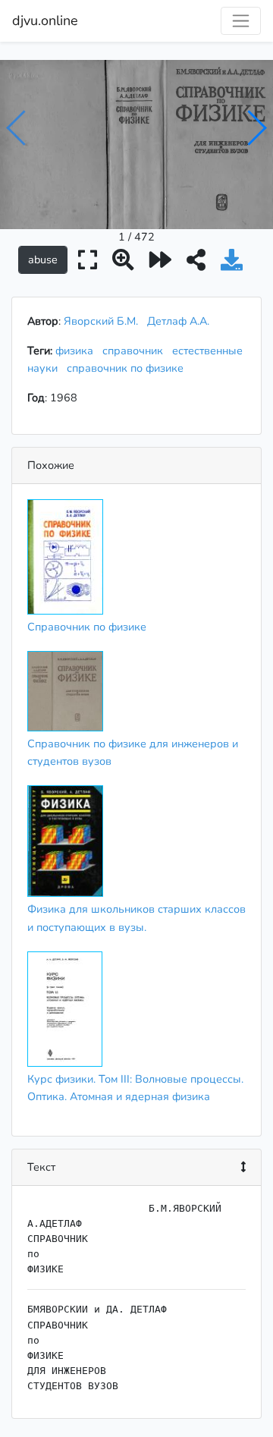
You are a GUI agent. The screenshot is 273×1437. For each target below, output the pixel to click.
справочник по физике (128, 368)
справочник (135, 350)
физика (77, 350)
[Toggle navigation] (241, 21)
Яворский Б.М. (101, 321)
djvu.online (45, 20)
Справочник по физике (86, 626)
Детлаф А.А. (178, 321)
